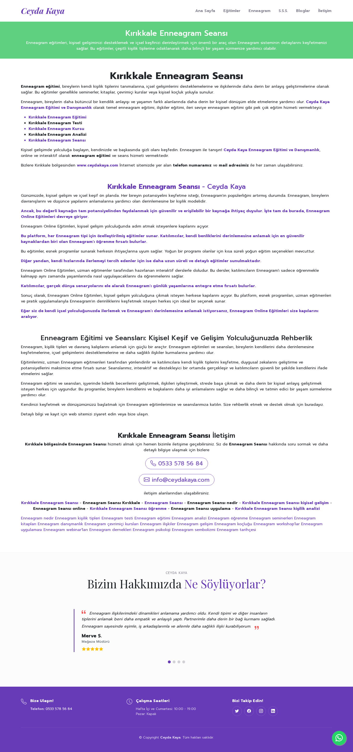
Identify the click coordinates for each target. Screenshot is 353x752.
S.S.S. (283, 11)
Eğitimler (231, 11)
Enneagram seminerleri (271, 518)
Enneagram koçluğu (233, 524)
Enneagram (259, 11)
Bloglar (303, 11)
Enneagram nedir (37, 518)
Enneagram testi (117, 518)
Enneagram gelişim (195, 524)
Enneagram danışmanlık (60, 524)
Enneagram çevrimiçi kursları (112, 524)
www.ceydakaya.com (97, 165)
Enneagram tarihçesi (236, 530)
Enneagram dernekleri (110, 530)
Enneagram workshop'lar (277, 524)
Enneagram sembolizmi (193, 530)
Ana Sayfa (205, 11)
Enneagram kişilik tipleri (77, 518)
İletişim (324, 11)
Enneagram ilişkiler (158, 524)
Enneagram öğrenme (228, 518)
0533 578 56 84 (180, 463)
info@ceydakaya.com (180, 479)
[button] (169, 661)
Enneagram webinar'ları (65, 530)
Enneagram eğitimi (152, 518)
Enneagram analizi (189, 518)
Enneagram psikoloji (151, 530)
